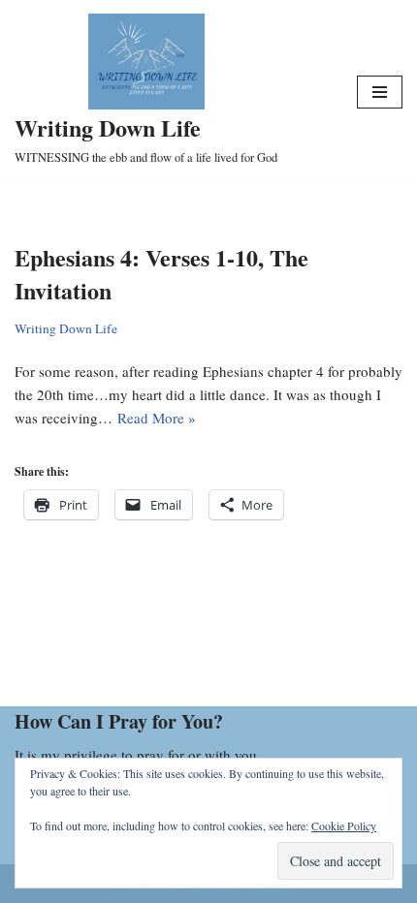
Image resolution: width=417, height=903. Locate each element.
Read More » (156, 417)
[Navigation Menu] (379, 92)
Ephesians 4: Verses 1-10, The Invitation (161, 273)
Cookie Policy (343, 825)
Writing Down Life (66, 328)
